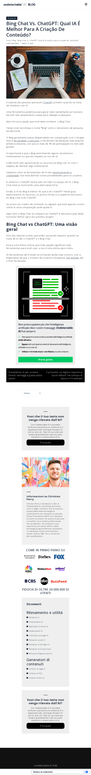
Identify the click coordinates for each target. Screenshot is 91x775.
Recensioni (11, 18)
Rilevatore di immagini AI (39, 644)
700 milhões (72, 257)
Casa (8, 40)
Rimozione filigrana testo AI (40, 653)
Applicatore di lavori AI (38, 626)
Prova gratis (45, 359)
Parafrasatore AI (35, 631)
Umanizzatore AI (36, 622)
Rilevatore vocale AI (37, 640)
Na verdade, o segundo (26, 140)
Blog (14, 40)
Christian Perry (12, 43)
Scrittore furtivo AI (36, 678)
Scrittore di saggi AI (37, 669)
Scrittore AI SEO (35, 673)
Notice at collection (43, 772)
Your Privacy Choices (69, 772)
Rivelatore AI (34, 617)
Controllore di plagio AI (38, 635)
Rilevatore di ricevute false (40, 649)
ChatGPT (48, 102)
